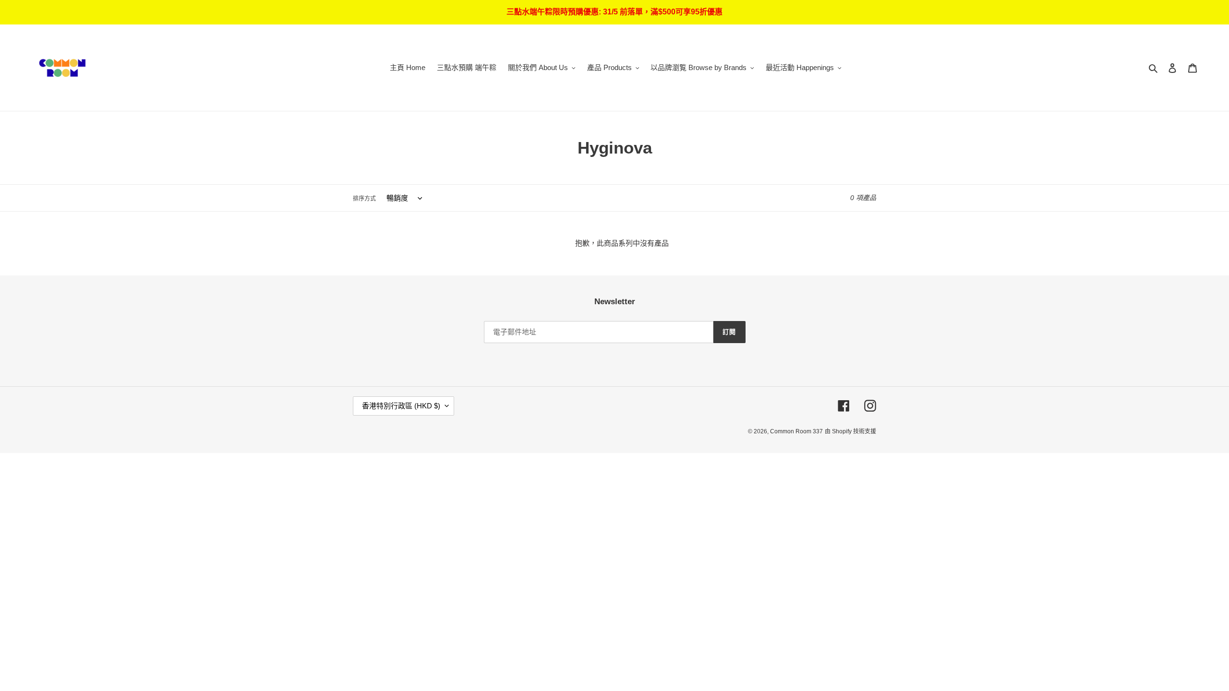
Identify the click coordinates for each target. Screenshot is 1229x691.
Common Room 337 (796, 431)
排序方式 (364, 198)
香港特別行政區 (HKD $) (401, 406)
